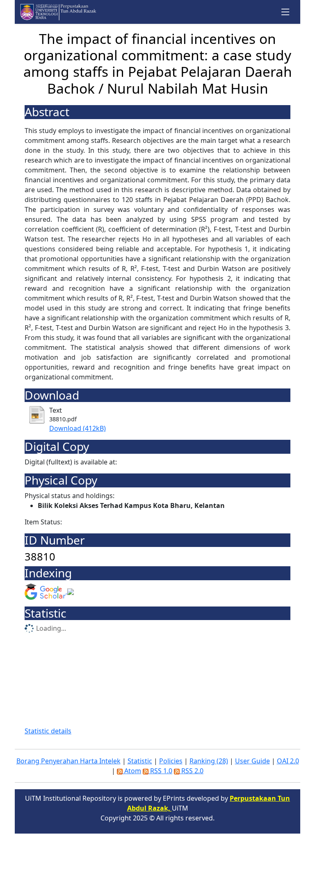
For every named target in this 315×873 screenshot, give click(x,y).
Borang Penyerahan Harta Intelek (68, 760)
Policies (171, 760)
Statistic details (48, 730)
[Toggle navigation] (285, 12)
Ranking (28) (208, 760)
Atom (132, 770)
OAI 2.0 (288, 760)
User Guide (252, 760)
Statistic (140, 760)
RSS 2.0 (191, 770)
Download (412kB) (77, 428)
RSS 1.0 (160, 770)
